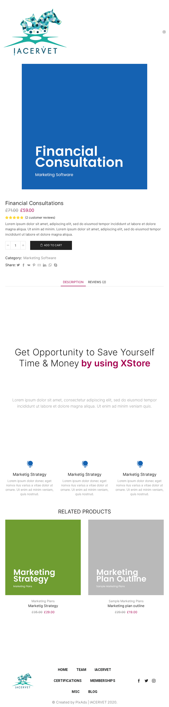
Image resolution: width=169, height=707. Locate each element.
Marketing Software (39, 258)
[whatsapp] (50, 265)
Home (63, 670)
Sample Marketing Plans (126, 601)
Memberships (102, 681)
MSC (76, 692)
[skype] (55, 265)
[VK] (28, 265)
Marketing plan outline (126, 606)
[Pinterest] (34, 265)
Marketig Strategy (43, 606)
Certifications (68, 681)
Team (81, 670)
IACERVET (103, 670)
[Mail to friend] (39, 265)
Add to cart (53, 245)
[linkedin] (44, 265)
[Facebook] (23, 265)
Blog (92, 692)
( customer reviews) (40, 217)
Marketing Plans (43, 601)
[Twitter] (18, 265)
